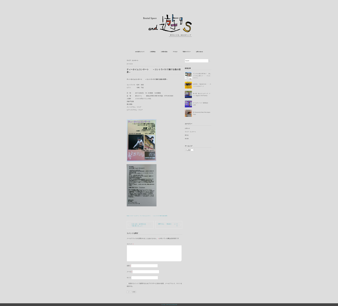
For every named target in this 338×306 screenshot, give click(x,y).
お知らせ (187, 128)
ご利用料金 (152, 51)
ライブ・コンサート (132, 60)
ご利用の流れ (164, 51)
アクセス (175, 51)
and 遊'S (163, 304)
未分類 (187, 138)
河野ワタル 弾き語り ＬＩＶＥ (168, 225)
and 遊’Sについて (139, 51)
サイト (129, 278)
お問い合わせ (199, 51)
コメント (130, 244)
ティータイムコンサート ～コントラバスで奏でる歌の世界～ (154, 215)
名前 (129, 266)
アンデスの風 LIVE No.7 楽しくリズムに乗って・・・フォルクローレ (202, 76)
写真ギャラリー (187, 51)
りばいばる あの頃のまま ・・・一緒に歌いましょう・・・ (141, 225)
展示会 (187, 135)
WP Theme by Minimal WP (171, 304)
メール (129, 272)
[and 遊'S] (169, 7)
